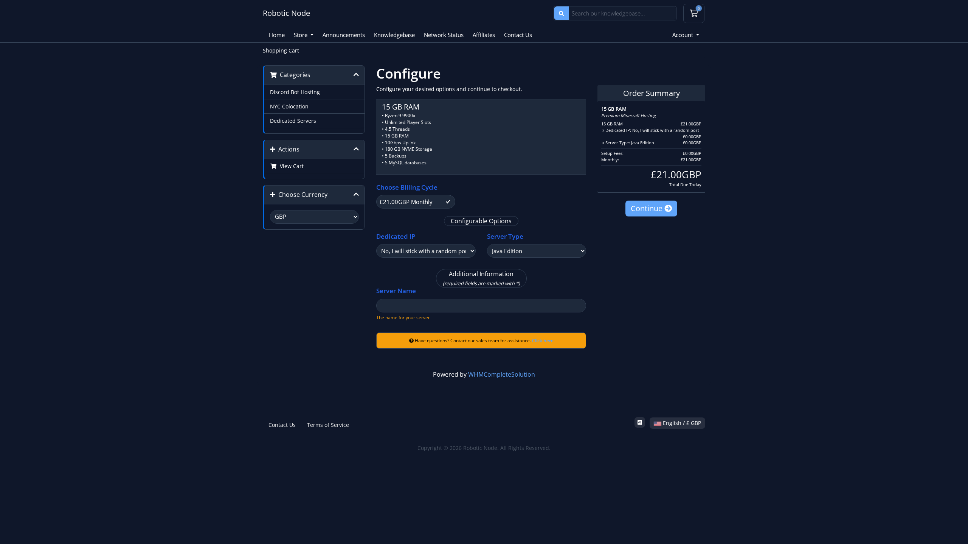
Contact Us (518, 35)
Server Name (396, 290)
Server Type (505, 236)
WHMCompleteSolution (501, 374)
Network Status (444, 35)
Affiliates (484, 35)
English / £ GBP (681, 423)
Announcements (344, 35)
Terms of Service (328, 424)
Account (683, 35)
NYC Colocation (289, 106)
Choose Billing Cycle (406, 187)
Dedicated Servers (293, 120)
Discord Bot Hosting (295, 92)
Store (301, 35)
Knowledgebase (394, 35)
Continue (647, 208)
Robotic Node (286, 13)
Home (277, 35)
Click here (543, 340)
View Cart (290, 166)
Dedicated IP (395, 236)
